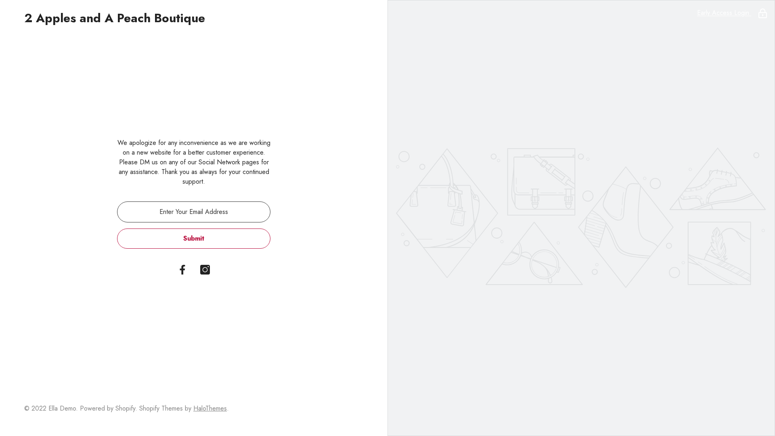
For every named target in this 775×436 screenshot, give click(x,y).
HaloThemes (210, 408)
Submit (193, 238)
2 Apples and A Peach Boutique (114, 18)
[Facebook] (182, 270)
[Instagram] (205, 270)
